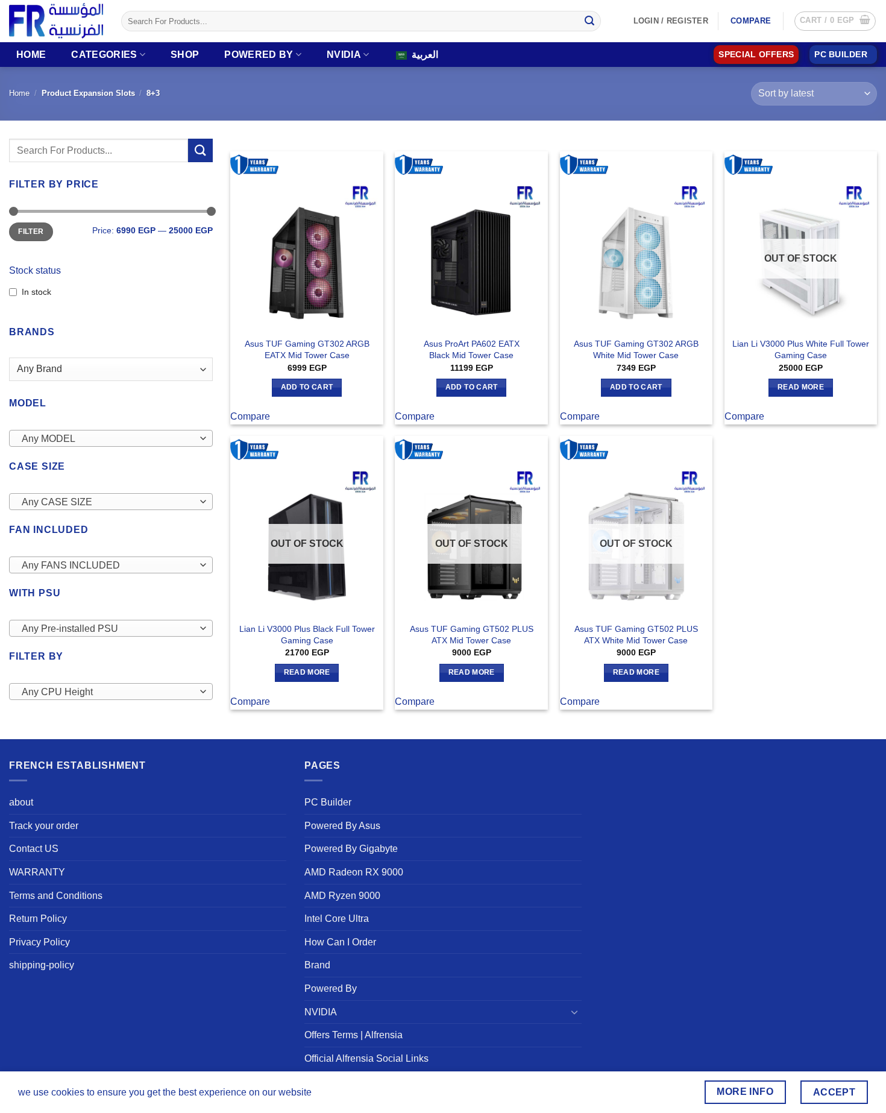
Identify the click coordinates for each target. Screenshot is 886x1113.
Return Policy (38, 918)
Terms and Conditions (55, 896)
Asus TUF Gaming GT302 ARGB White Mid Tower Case (636, 349)
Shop (185, 54)
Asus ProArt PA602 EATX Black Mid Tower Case (472, 349)
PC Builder (327, 802)
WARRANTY (37, 872)
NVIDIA (344, 54)
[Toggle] (574, 1011)
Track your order (43, 826)
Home (31, 54)
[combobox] (111, 438)
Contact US (33, 848)
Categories (104, 54)
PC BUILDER (840, 54)
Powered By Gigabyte (351, 848)
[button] (835, 21)
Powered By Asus (342, 826)
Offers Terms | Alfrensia (353, 1035)
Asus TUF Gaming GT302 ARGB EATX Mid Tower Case (307, 349)
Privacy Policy (39, 942)
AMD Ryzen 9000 (342, 896)
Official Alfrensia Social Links (366, 1058)
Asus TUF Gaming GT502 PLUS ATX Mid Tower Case (471, 634)
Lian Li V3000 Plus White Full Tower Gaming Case (800, 349)
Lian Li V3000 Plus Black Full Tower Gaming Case (307, 634)
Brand (317, 965)
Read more (801, 387)
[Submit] (589, 21)
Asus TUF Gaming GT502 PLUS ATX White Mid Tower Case (636, 634)
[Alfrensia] (56, 21)
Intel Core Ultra (336, 918)
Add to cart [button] (307, 387)
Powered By (258, 54)
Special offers (756, 54)
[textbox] (108, 438)
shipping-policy (41, 965)
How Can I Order (340, 942)
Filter (30, 231)
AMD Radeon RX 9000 (353, 872)
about (21, 802)
